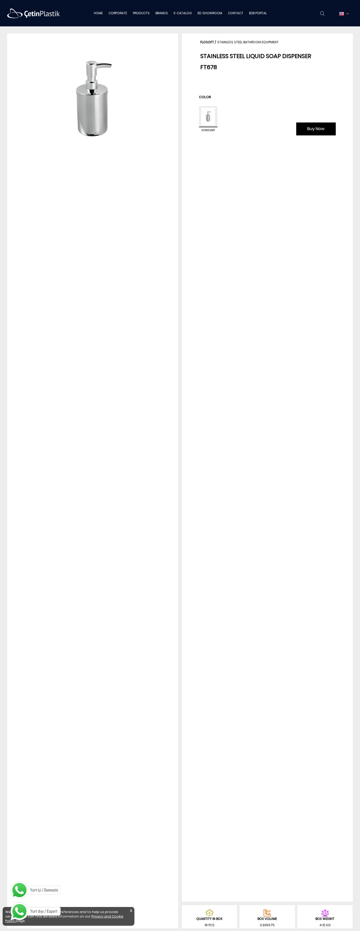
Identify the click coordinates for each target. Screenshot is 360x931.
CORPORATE (118, 13)
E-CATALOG (183, 13)
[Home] (33, 13)
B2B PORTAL (258, 13)
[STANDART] (208, 116)
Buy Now (315, 129)
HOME (98, 13)
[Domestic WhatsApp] (36, 890)
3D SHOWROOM (209, 13)
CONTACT (235, 13)
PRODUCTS (141, 13)
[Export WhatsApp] (36, 911)
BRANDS (161, 13)
